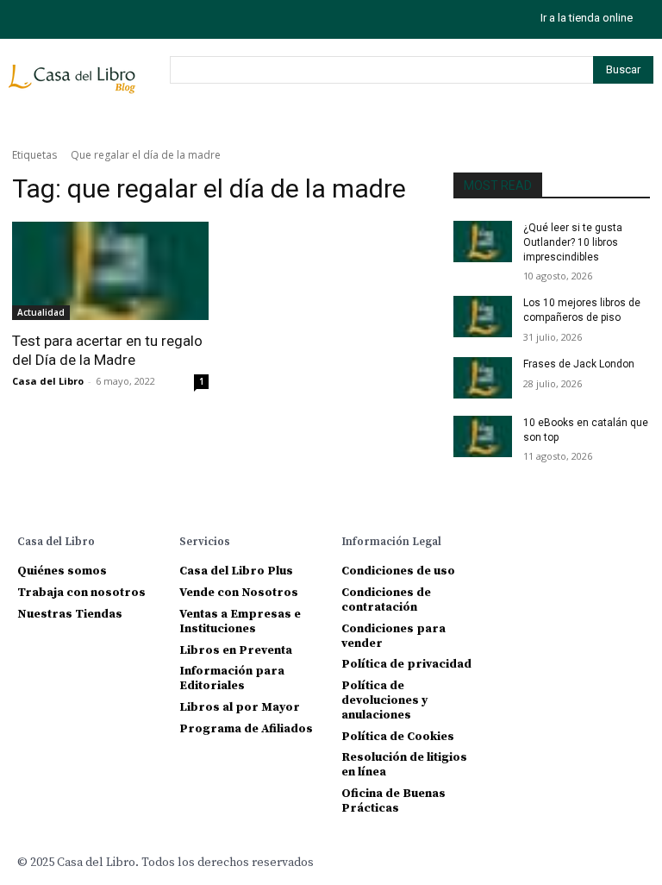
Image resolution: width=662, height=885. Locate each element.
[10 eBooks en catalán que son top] (482, 436)
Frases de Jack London (578, 364)
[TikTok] (62, 19)
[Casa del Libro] (75, 86)
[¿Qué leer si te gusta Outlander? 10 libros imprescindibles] (482, 241)
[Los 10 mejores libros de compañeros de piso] (482, 316)
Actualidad (41, 312)
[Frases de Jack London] (482, 378)
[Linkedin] (571, 540)
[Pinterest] (599, 540)
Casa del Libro (48, 380)
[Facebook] (513, 540)
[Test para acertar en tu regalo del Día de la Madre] (110, 271)
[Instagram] (24, 19)
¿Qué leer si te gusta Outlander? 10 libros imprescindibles (572, 242)
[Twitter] (101, 19)
